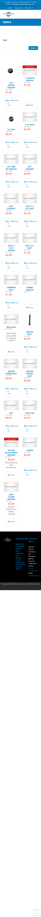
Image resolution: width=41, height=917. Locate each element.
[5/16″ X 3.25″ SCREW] (11, 238)
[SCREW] (30, 442)
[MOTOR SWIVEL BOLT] (30, 363)
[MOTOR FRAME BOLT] (11, 363)
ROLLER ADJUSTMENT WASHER (11, 452)
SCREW (29, 450)
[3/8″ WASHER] (30, 159)
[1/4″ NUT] (11, 119)
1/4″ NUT (11, 130)
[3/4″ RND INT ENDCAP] (11, 159)
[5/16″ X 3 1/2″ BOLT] (30, 198)
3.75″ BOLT (30, 125)
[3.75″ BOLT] (30, 117)
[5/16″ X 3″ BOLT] (30, 238)
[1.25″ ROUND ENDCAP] (11, 72)
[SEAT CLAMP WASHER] (11, 486)
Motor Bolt (11, 327)
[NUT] (11, 405)
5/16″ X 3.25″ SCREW (11, 248)
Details (15, 100)
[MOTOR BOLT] (30, 321)
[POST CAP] (30, 405)
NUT (11, 413)
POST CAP (29, 413)
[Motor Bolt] (11, 319)
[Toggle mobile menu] (37, 13)
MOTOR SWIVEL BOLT (29, 373)
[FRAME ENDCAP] (30, 279)
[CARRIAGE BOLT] (11, 279)
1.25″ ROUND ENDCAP (11, 85)
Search (33, 48)
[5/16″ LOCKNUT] (11, 198)
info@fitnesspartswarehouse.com (23, 4)
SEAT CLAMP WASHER (11, 497)
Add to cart (8, 102)
